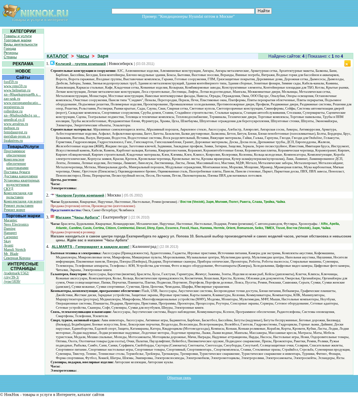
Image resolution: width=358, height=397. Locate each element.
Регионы (11, 53)
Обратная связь (179, 378)
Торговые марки (17, 40)
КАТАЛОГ (57, 56)
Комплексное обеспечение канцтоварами (16, 163)
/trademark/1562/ (16, 273)
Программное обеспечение (15, 153)
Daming (9, 229)
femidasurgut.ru (15, 132)
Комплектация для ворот (23, 201)
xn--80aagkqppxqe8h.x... (22, 94)
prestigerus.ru (14, 107)
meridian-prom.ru (17, 136)
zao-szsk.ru (12, 99)
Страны (10, 57)
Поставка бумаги (17, 172)
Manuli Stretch (15, 250)
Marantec (10, 220)
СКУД (8, 189)
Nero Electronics (16, 224)
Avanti (8, 245)
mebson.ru (11, 128)
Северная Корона (17, 258)
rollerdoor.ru (13, 111)
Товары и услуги (18, 36)
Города (10, 48)
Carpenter (11, 237)
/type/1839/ (12, 282)
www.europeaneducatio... (22, 103)
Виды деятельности (20, 44)
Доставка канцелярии (21, 176)
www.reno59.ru (15, 86)
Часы (83, 56)
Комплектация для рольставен (18, 195)
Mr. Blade (11, 254)
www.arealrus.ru (16, 124)
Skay (7, 241)
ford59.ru (11, 82)
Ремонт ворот (14, 210)
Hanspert (10, 233)
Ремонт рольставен (19, 206)
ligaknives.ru (13, 141)
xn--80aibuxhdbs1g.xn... (22, 115)
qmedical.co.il (14, 120)
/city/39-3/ (11, 277)
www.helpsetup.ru (17, 90)
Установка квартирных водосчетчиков (22, 182)
